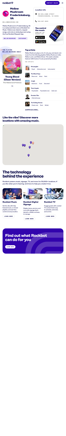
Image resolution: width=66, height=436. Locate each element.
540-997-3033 (43, 21)
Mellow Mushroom (9, 38)
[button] (33, 143)
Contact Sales (52, 3)
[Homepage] (8, 3)
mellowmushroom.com (10, 22)
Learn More (8, 216)
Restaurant (22, 38)
